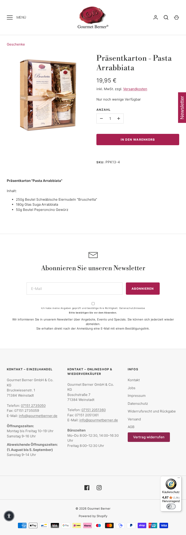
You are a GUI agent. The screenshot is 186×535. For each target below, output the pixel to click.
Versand (134, 419)
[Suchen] (166, 17)
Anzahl (103, 109)
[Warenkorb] (176, 17)
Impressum (137, 395)
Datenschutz (138, 403)
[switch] (171, 506)
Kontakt (134, 380)
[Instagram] (99, 488)
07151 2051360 (93, 410)
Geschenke (16, 44)
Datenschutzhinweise (132, 308)
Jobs (131, 388)
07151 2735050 (33, 405)
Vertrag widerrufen (148, 437)
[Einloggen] (156, 17)
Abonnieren (143, 288)
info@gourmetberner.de (38, 416)
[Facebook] (87, 488)
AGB (131, 427)
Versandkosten (135, 89)
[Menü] (178, 479)
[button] (9, 516)
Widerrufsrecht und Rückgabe (152, 411)
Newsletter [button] (182, 107)
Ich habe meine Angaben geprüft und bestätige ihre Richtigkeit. (93, 308)
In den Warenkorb (138, 139)
